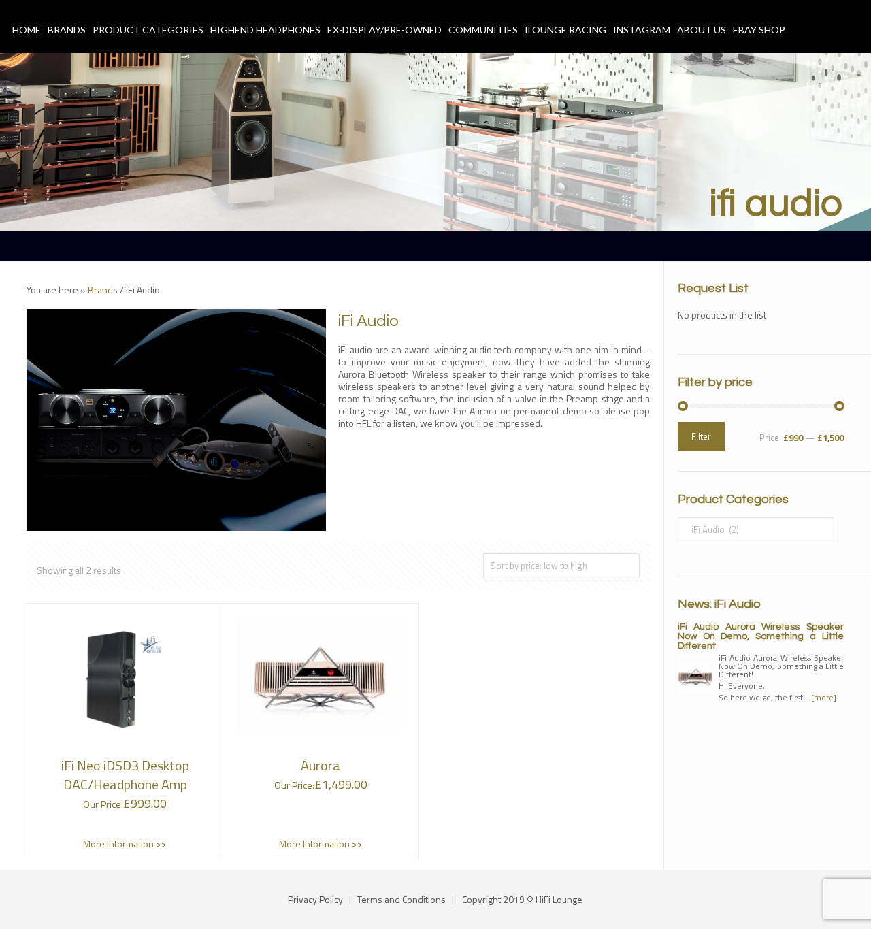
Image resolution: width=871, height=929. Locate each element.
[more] (823, 697)
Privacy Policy (315, 899)
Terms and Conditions (401, 899)
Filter (701, 436)
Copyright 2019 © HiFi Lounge (522, 899)
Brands (103, 289)
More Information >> (125, 843)
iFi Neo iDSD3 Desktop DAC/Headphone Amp (125, 775)
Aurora (320, 765)
